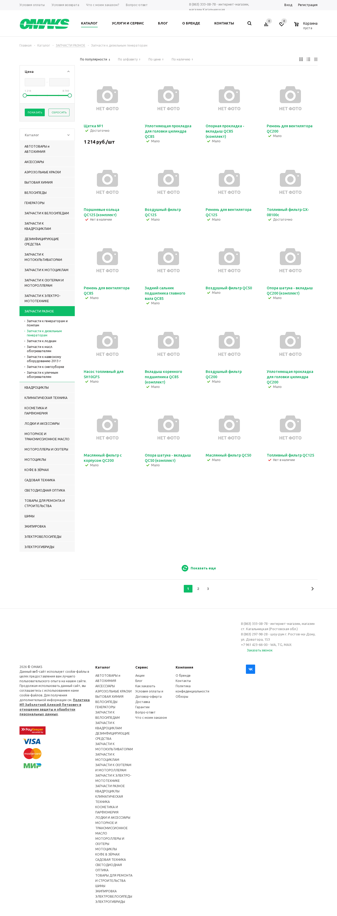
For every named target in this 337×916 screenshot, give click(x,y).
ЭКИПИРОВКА (106, 891)
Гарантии (142, 707)
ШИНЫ (100, 886)
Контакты (183, 680)
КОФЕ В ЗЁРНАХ (107, 854)
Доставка (142, 702)
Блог (138, 680)
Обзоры (182, 696)
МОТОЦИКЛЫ (106, 849)
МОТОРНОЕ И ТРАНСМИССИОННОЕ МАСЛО (111, 828)
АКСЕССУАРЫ (105, 686)
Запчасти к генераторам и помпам (47, 323)
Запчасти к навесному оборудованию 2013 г (44, 359)
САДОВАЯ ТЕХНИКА (110, 859)
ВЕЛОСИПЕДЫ (106, 702)
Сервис (141, 667)
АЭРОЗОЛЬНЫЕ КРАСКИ (113, 691)
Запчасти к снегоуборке (45, 366)
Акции (140, 675)
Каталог (102, 667)
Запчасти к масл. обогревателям (40, 349)
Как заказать (145, 686)
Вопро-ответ (145, 712)
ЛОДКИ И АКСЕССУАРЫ (112, 817)
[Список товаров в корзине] (306, 27)
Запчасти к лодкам (41, 341)
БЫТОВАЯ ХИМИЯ (109, 696)
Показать (35, 112)
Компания (184, 667)
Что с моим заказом (151, 717)
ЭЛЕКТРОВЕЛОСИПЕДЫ (113, 896)
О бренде (183, 675)
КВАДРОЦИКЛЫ (107, 791)
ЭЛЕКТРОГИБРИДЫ (110, 901)
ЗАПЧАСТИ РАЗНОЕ (110, 786)
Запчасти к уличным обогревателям (42, 374)
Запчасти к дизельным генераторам (44, 333)
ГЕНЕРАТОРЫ (105, 707)
